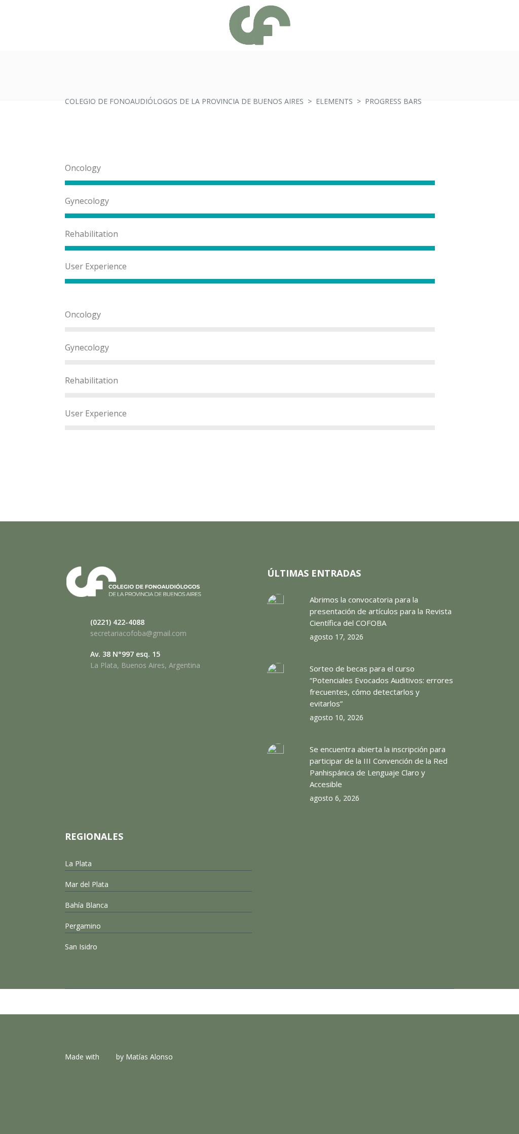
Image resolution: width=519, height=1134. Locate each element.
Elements (334, 101)
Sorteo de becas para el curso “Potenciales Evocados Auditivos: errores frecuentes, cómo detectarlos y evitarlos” (381, 685)
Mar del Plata (86, 884)
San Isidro (81, 946)
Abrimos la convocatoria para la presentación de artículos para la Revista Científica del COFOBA (381, 611)
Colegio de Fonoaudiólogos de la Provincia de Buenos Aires (184, 101)
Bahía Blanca (86, 905)
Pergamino (83, 926)
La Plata (78, 863)
